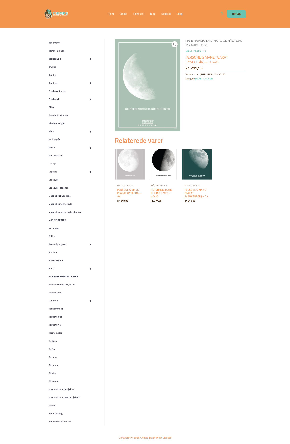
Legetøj (70, 171)
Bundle (52, 75)
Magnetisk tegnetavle (60, 204)
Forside (189, 41)
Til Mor (52, 373)
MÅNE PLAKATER (57, 220)
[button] (222, 14)
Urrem (52, 405)
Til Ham (53, 357)
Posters (53, 252)
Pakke (52, 236)
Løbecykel (54, 179)
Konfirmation (56, 155)
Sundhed (70, 300)
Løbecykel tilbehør (58, 187)
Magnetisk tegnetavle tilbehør (65, 212)
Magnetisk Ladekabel (60, 195)
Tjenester (138, 13)
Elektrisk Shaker (57, 91)
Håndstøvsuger (57, 123)
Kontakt (166, 13)
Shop (180, 13)
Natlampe (54, 228)
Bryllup (52, 67)
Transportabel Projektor (62, 389)
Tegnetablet (55, 316)
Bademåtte (55, 42)
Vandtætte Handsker (60, 421)
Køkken (70, 147)
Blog (153, 13)
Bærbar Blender (57, 50)
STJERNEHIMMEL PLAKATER (63, 276)
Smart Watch (56, 260)
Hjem (111, 13)
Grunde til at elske (58, 115)
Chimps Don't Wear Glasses (78, 14)
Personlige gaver (70, 244)
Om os (123, 13)
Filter (51, 107)
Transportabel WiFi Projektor (64, 397)
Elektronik (70, 99)
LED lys (52, 163)
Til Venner (54, 381)
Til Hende (54, 365)
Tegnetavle (55, 324)
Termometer (55, 333)
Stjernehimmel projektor (62, 284)
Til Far (52, 349)
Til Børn (53, 341)
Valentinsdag (56, 413)
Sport (70, 268)
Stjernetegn (55, 292)
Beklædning (70, 58)
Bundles (70, 82)
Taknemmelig (56, 308)
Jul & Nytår (54, 139)
